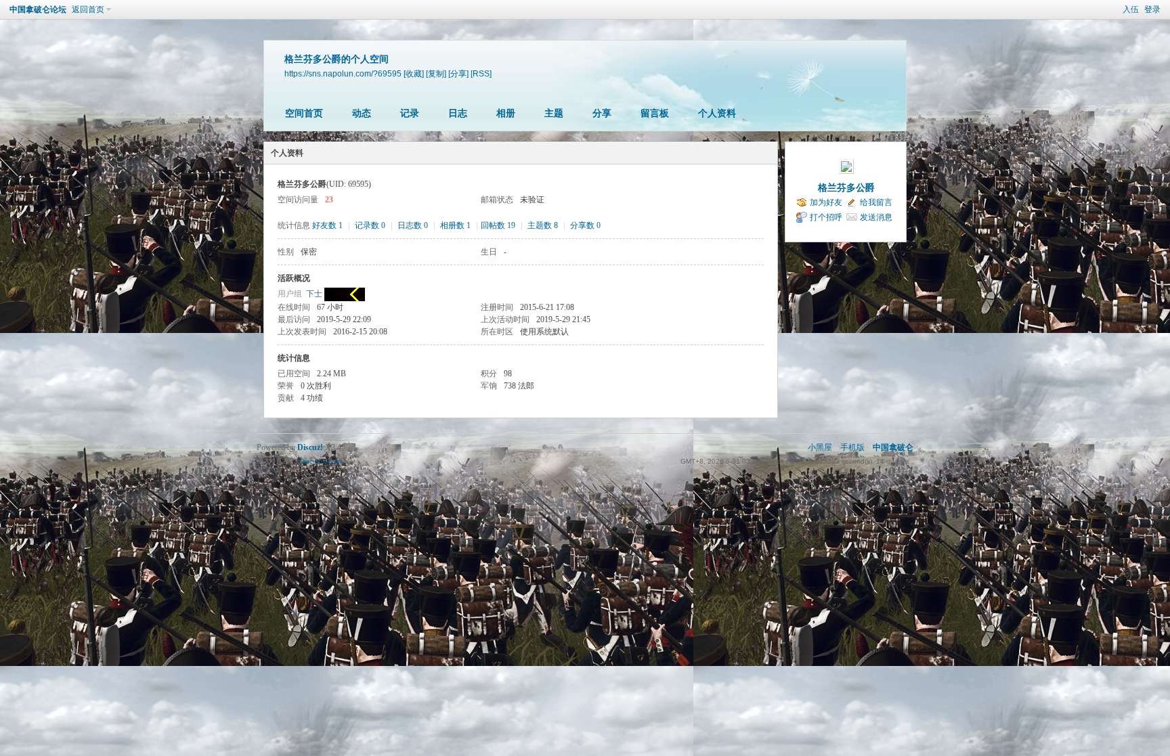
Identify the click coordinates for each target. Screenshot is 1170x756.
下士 (314, 293)
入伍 (1131, 9)
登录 (1152, 9)
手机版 (852, 447)
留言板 (655, 113)
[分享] (458, 73)
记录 (409, 113)
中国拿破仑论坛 (37, 9)
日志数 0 (412, 225)
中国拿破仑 (893, 447)
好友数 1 (327, 225)
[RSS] (481, 73)
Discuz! (310, 447)
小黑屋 (820, 447)
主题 (553, 113)
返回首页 (88, 9)
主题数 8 (542, 225)
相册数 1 (455, 225)
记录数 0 (370, 225)
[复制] (436, 73)
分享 (601, 113)
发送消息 (876, 217)
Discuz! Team (320, 461)
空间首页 (304, 113)
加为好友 (826, 202)
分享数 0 (585, 225)
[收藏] (414, 73)
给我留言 (876, 202)
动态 (361, 113)
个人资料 (717, 113)
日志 (457, 113)
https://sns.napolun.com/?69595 (343, 73)
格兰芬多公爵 (846, 188)
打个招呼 (826, 217)
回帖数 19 (498, 225)
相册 (505, 113)
